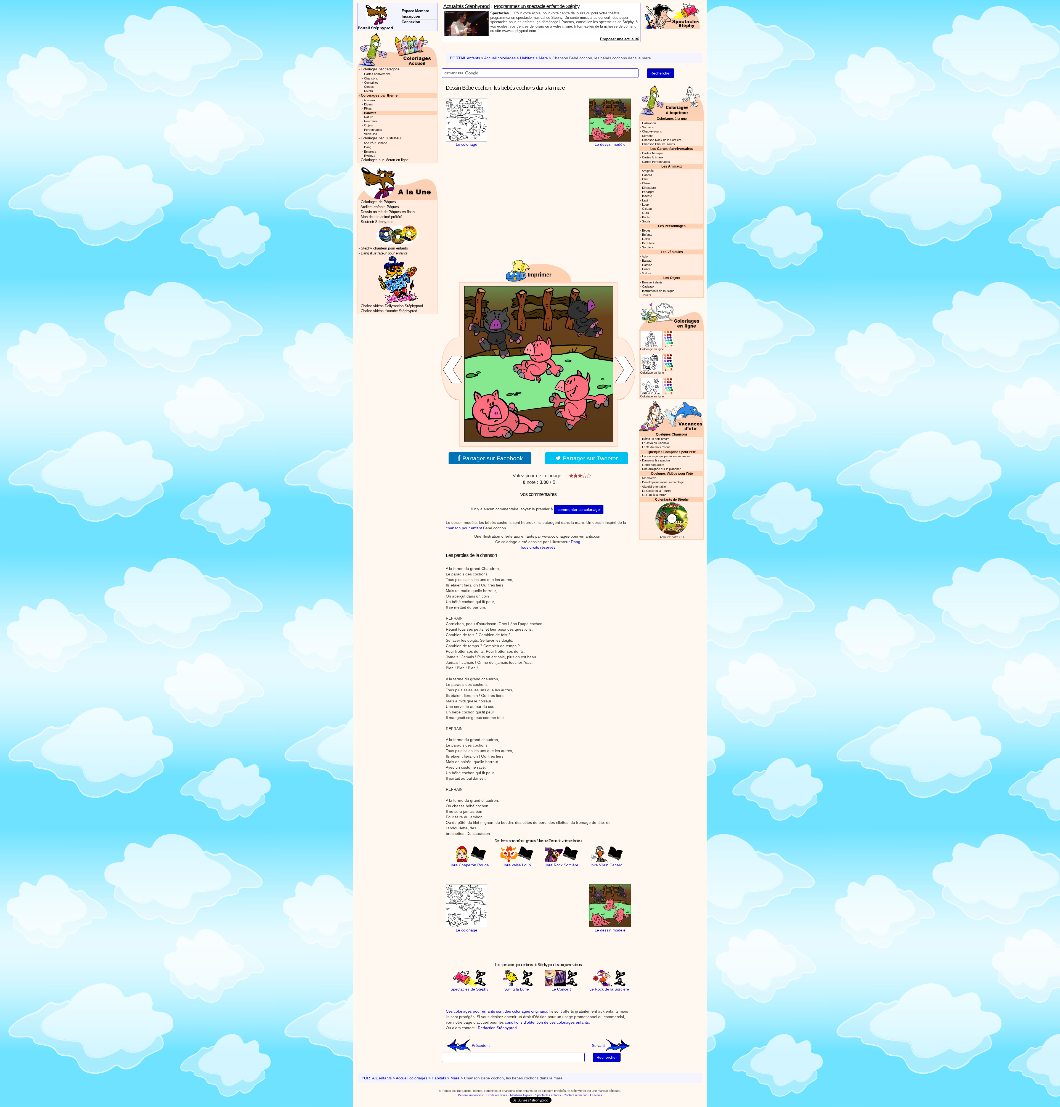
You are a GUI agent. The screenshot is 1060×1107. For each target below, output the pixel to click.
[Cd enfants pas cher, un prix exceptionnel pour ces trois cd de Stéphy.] (398, 235)
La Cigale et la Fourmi (656, 490)
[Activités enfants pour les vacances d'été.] (671, 415)
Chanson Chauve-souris (658, 144)
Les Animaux (671, 166)
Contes (369, 86)
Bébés (646, 230)
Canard (647, 175)
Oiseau (647, 208)
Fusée (646, 269)
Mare (543, 58)
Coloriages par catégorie (380, 69)
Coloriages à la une (672, 118)
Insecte (647, 196)
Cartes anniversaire (377, 74)
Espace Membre (415, 11)
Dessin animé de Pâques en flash (388, 212)
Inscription (411, 16)
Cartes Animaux (652, 157)
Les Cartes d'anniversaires (671, 148)
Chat (645, 179)
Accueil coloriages (500, 58)
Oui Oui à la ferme (654, 495)
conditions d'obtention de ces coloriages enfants (547, 1022)
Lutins (646, 238)
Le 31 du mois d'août (656, 447)
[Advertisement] (538, 133)
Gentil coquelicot (653, 464)
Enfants (647, 234)
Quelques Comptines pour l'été (672, 452)
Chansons (371, 78)
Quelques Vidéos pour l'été (672, 473)
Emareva (370, 151)
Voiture (646, 273)
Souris (646, 221)
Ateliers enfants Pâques (380, 207)
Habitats (527, 58)
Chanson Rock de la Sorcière (662, 140)
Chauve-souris (652, 131)
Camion (647, 265)
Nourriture (371, 121)
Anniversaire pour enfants (512, 13)
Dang (575, 542)
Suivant (599, 1045)
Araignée (648, 170)
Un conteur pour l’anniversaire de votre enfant (538, 6)
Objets (368, 125)
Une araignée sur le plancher (661, 469)
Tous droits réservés (537, 547)
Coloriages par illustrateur (381, 138)
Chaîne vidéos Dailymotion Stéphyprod (392, 306)
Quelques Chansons (672, 434)
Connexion (411, 22)
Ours (645, 212)
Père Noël (648, 243)
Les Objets (671, 278)
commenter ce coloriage (579, 509)
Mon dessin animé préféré (381, 217)
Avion (645, 256)
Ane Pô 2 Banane (375, 143)
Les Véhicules (672, 252)
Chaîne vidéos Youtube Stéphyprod (389, 311)
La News (596, 1095)
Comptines (371, 82)
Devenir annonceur (471, 1095)
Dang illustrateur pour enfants (384, 253)
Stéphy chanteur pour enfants (384, 248)
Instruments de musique (658, 291)
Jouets (646, 295)
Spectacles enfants (548, 1095)
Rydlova (369, 155)
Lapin (645, 200)
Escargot (648, 191)
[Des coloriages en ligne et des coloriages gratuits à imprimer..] (397, 49)
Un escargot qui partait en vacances (666, 456)
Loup (645, 204)
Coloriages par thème (379, 95)
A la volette (649, 478)
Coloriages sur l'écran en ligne (385, 160)
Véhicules (370, 134)
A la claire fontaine (654, 486)
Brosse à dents (652, 282)
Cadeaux (648, 286)
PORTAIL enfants (465, 58)
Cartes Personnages (656, 161)
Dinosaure (649, 187)
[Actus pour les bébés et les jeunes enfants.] (397, 182)
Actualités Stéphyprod (466, 6)
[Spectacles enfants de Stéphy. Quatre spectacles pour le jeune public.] (672, 15)
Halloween (649, 123)
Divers (368, 90)
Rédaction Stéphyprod (497, 1028)
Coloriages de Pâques (378, 202)
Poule (646, 217)
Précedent (480, 1045)
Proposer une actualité (619, 39)
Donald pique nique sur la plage (663, 482)
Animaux (369, 100)
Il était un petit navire (655, 438)
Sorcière (647, 127)
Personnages (373, 129)
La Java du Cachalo (655, 443)
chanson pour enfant (464, 528)
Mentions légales (521, 1095)
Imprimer (540, 275)
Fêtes (368, 108)
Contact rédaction (575, 1095)
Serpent (647, 135)
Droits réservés (496, 1095)
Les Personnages (672, 226)
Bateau (646, 260)
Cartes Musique (652, 153)
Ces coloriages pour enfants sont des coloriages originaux (496, 1011)
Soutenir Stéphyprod (377, 222)
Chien (646, 183)
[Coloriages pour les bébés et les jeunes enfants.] (671, 100)
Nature (368, 117)
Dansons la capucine (656, 460)
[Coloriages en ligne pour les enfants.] (671, 314)
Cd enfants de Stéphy (672, 499)
